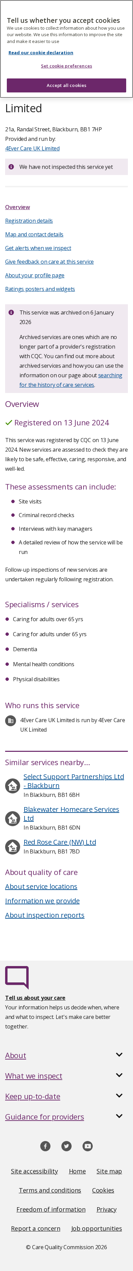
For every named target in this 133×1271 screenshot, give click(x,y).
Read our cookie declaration (41, 52)
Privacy (107, 1209)
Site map (109, 1171)
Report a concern (35, 1228)
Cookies (103, 1190)
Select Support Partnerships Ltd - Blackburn (74, 781)
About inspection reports (45, 915)
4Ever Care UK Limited (32, 148)
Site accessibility (34, 1171)
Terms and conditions (50, 1190)
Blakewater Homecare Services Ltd (71, 814)
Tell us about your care (35, 998)
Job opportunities (96, 1228)
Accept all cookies (66, 85)
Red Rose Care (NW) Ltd (60, 842)
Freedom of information (50, 1209)
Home (77, 1171)
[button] (66, 1055)
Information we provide (42, 900)
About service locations (41, 886)
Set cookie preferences (66, 66)
